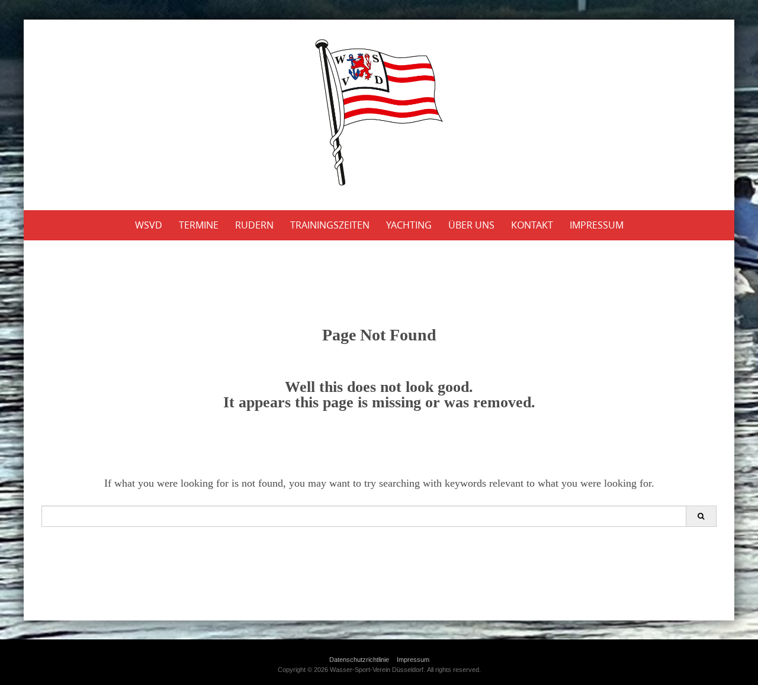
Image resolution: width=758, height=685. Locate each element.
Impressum (597, 224)
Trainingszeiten (330, 224)
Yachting (409, 224)
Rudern (254, 224)
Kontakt (532, 224)
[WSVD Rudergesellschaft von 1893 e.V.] (379, 112)
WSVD (148, 224)
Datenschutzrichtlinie (359, 659)
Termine (199, 224)
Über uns (471, 224)
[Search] (701, 516)
